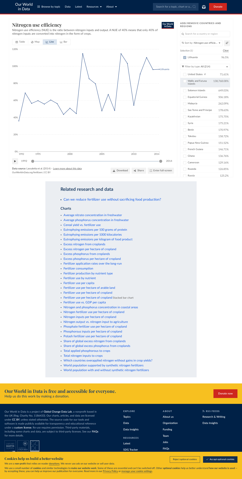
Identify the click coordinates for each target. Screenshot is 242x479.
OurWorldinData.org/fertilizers (27, 172)
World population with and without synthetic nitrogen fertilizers (106, 370)
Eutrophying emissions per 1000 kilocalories (93, 234)
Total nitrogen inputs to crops (83, 355)
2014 (169, 161)
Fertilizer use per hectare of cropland (88, 292)
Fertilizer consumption (78, 268)
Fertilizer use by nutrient (80, 278)
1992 (24, 161)
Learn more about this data (67, 168)
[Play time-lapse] (15, 161)
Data (68, 6)
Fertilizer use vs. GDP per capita (85, 302)
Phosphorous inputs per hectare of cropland (93, 331)
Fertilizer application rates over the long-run (93, 263)
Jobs (165, 442)
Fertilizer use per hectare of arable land (89, 287)
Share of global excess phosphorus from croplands (97, 345)
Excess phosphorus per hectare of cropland (92, 258)
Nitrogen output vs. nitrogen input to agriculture (96, 321)
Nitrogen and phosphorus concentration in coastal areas (101, 307)
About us (168, 417)
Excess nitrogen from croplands (84, 244)
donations (54, 464)
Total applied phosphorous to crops (87, 350)
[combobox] (176, 7)
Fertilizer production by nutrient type (88, 273)
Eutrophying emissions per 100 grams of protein (95, 229)
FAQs (95, 431)
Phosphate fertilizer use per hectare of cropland (95, 326)
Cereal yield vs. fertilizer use (82, 225)
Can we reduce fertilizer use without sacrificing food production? (112, 199)
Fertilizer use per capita (79, 283)
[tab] (20, 42)
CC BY (47, 172)
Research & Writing (213, 417)
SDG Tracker (130, 450)
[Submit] (193, 7)
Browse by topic (50, 6)
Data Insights (131, 429)
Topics (126, 417)
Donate (218, 6)
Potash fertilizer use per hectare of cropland (93, 336)
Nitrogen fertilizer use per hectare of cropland (94, 312)
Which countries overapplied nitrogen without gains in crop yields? (108, 360)
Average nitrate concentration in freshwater (93, 215)
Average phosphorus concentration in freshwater (96, 220)
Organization (170, 423)
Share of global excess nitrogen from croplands (95, 341)
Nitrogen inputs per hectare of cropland (90, 317)
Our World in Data (24, 7)
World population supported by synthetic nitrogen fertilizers (103, 365)
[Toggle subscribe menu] (204, 7)
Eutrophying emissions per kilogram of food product (98, 239)
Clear (226, 50)
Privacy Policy (110, 471)
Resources (93, 6)
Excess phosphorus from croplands (87, 253)
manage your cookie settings (136, 471)
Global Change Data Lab (58, 411)
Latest (78, 6)
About (110, 6)
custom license (22, 427)
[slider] (33, 161)
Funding (167, 429)
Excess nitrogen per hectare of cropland (90, 249)
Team (166, 436)
